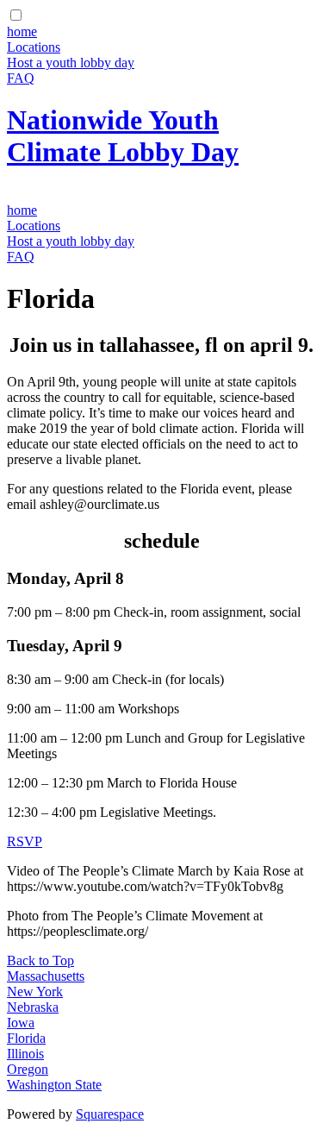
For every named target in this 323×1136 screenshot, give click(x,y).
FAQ (20, 78)
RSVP (24, 841)
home (22, 31)
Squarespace (110, 1114)
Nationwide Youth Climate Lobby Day (123, 135)
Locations (33, 47)
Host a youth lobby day (70, 62)
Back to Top (40, 960)
